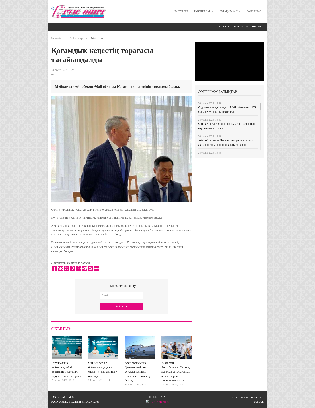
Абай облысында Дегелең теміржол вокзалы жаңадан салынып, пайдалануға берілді (139, 371)
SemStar (259, 401)
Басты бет (181, 11)
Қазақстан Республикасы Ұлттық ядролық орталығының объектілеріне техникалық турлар (175, 371)
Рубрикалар (202, 11)
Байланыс (254, 11)
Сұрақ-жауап (229, 11)
